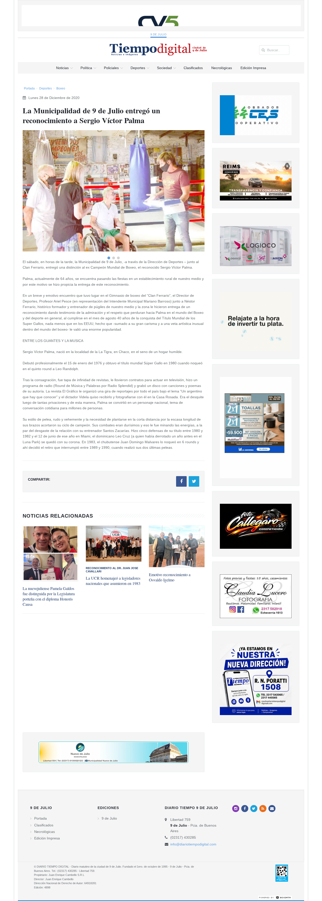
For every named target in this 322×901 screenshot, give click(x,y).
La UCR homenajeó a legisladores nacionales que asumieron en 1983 (113, 580)
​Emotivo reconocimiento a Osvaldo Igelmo (169, 577)
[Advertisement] (114, 678)
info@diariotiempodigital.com (193, 844)
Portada (29, 88)
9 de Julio (158, 34)
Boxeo (60, 88)
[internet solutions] (275, 897)
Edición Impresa (47, 838)
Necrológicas (44, 832)
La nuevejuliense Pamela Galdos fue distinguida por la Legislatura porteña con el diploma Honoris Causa (49, 596)
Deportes (45, 88)
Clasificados (43, 825)
